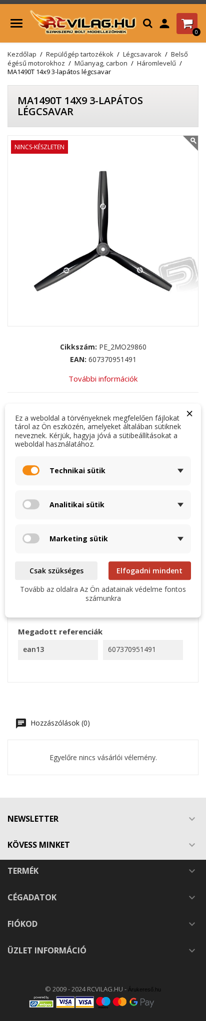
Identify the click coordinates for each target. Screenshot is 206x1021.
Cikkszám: (78, 347)
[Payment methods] (103, 1001)
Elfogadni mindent (149, 570)
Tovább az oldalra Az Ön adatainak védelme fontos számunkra (103, 593)
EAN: (78, 359)
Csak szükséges (57, 570)
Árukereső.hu (144, 989)
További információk (103, 379)
